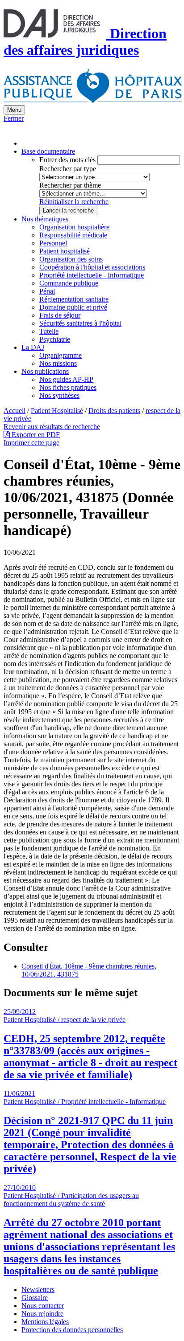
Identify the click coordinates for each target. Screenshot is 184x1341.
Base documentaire (48, 151)
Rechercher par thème (70, 185)
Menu (14, 109)
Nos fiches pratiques (67, 387)
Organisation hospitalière (74, 227)
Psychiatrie (54, 339)
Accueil (14, 410)
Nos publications (45, 371)
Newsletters (37, 1289)
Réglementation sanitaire (74, 299)
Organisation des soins (71, 259)
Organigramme (60, 355)
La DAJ (32, 347)
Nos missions (58, 363)
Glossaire (34, 1297)
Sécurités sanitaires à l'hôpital (80, 323)
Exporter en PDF (35, 434)
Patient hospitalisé (64, 251)
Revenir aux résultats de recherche (52, 426)
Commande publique (68, 283)
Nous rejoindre (42, 1313)
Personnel (53, 243)
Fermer (14, 118)
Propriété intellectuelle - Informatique (91, 275)
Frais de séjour (59, 315)
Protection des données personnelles (72, 1329)
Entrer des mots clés (67, 160)
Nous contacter (42, 1305)
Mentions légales (45, 1321)
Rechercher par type (67, 168)
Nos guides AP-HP (66, 379)
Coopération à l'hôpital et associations (92, 267)
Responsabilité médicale (73, 235)
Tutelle (49, 331)
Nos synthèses (59, 395)
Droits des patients (114, 410)
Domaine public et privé (73, 307)
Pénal (47, 291)
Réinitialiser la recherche (74, 201)
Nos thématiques (44, 219)
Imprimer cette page (31, 442)
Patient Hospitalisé (57, 410)
